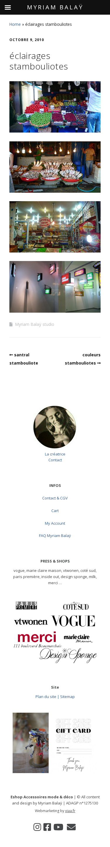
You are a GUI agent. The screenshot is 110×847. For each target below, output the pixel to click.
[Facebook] (47, 827)
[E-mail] (71, 827)
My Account (55, 523)
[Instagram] (37, 827)
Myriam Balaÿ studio (34, 324)
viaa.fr (70, 810)
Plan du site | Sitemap (55, 696)
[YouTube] (58, 827)
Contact (55, 460)
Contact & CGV (55, 498)
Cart (55, 510)
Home (15, 24)
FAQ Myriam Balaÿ (55, 535)
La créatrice (55, 454)
